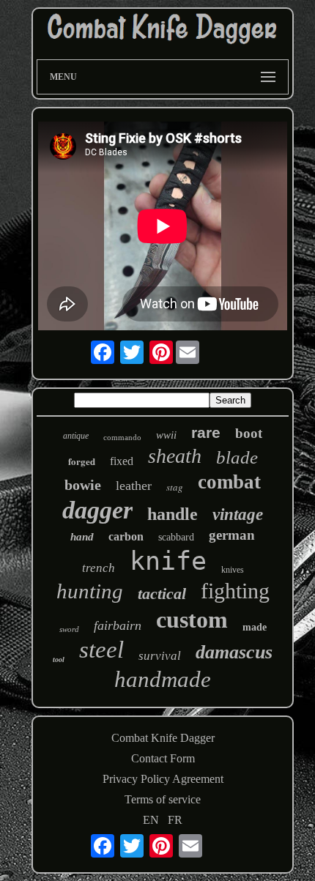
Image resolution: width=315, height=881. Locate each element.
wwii (166, 435)
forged (81, 461)
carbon (126, 536)
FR (175, 820)
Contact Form (163, 758)
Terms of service (163, 799)
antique (76, 436)
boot (248, 433)
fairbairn (117, 625)
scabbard (176, 537)
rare (205, 432)
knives (232, 570)
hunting (89, 591)
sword (69, 629)
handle (172, 514)
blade (237, 457)
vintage (237, 514)
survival (159, 656)
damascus (234, 652)
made (254, 627)
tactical (162, 593)
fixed (121, 461)
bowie (82, 485)
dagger (97, 510)
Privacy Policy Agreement (163, 779)
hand (82, 537)
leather (134, 485)
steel (101, 649)
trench (98, 568)
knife (168, 561)
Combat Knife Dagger (163, 738)
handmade (162, 679)
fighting (235, 591)
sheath (174, 456)
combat (229, 482)
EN (151, 820)
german (232, 535)
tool (58, 659)
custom (192, 619)
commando (122, 437)
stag (174, 487)
